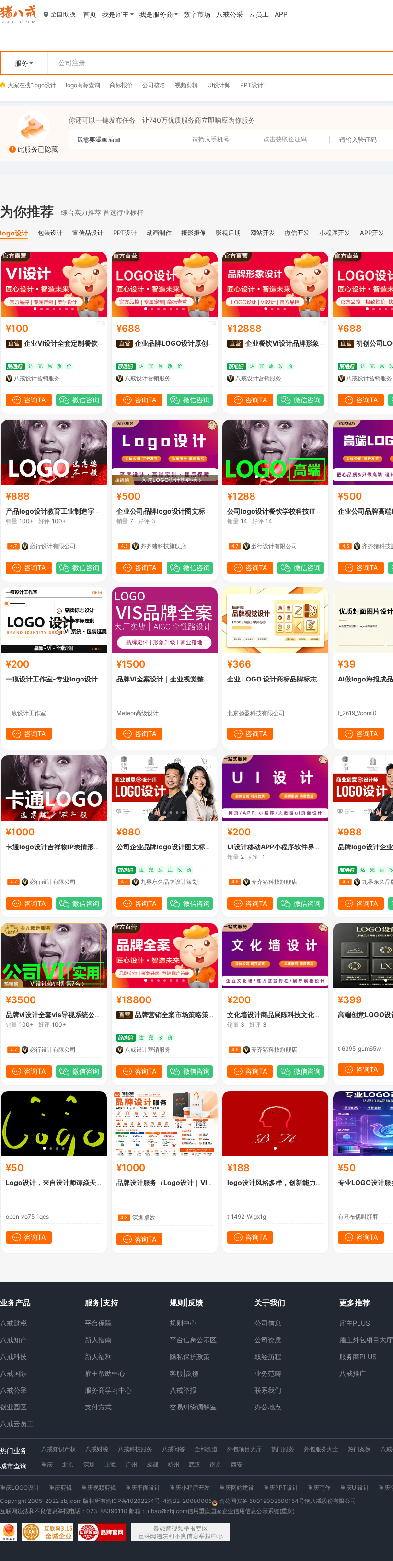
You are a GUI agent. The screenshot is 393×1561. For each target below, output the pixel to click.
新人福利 (98, 1356)
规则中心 (183, 1323)
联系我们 (267, 1390)
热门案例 (359, 1449)
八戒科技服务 (135, 1449)
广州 (131, 1464)
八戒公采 (13, 1390)
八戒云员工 (17, 1424)
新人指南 (98, 1340)
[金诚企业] (47, 1532)
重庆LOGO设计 (19, 1487)
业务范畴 (267, 1373)
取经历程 (267, 1356)
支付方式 (98, 1407)
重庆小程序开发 (190, 1487)
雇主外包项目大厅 (366, 1340)
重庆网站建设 (237, 1487)
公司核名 (153, 85)
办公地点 (267, 1407)
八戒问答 (173, 1449)
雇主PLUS (354, 1323)
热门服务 (282, 1449)
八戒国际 (13, 1373)
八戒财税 (13, 1323)
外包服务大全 (321, 1449)
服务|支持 (101, 1302)
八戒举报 (183, 1390)
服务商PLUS (358, 1356)
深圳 (89, 1464)
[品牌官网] (102, 1532)
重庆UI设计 (354, 1487)
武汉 (194, 1464)
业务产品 (15, 1302)
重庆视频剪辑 (98, 1487)
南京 (215, 1464)
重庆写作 (319, 1487)
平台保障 (98, 1323)
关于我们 (269, 1302)
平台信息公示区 (193, 1340)
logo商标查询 (83, 85)
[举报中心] (180, 1532)
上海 (110, 1464)
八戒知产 (13, 1340)
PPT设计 (251, 85)
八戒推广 (352, 1373)
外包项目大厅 (244, 1449)
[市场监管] (8, 1532)
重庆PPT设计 (281, 1487)
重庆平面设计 (143, 1487)
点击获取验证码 (285, 139)
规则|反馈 (186, 1302)
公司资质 (267, 1340)
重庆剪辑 (60, 1487)
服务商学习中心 (108, 1390)
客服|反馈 (184, 1373)
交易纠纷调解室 (193, 1407)
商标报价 (121, 85)
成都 (152, 1464)
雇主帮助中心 (105, 1373)
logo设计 (44, 85)
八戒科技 (13, 1356)
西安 (237, 1464)
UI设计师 (219, 85)
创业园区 (13, 1407)
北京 (68, 1464)
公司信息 (267, 1323)
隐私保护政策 (190, 1356)
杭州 (173, 1464)
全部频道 (206, 1449)
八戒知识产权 (58, 1449)
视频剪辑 (186, 85)
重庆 (47, 1464)
